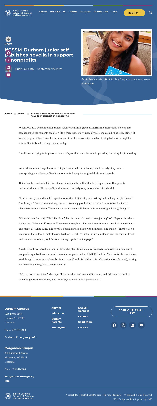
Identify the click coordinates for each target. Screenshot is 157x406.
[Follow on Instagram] (123, 325)
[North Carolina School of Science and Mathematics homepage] (18, 12)
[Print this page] (8, 39)
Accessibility (72, 394)
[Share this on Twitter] (8, 60)
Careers (83, 316)
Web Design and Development (128, 399)
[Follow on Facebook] (114, 325)
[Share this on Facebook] (8, 53)
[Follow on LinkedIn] (132, 325)
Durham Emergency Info (20, 337)
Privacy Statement (112, 394)
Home (8, 114)
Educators (58, 313)
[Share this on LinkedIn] (8, 67)
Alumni (56, 308)
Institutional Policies (91, 394)
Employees (59, 327)
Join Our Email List (131, 312)
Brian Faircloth (24, 69)
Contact (83, 327)
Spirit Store (85, 322)
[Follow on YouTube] (141, 325)
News (21, 114)
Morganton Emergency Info (19, 378)
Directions (10, 322)
